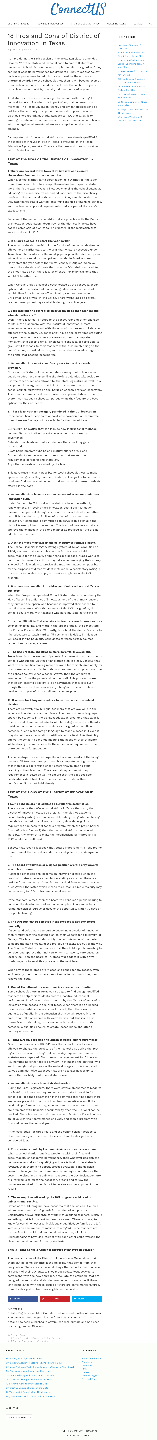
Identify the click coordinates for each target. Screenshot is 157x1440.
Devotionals (88, 1365)
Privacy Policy (75, 1431)
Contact (139, 23)
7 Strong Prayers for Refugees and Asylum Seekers (35, 1338)
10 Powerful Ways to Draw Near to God (26, 1383)
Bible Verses (88, 1362)
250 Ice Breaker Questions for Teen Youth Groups (31, 1375)
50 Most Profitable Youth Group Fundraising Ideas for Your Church (132, 63)
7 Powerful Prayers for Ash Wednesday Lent (32, 1341)
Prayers (85, 1372)
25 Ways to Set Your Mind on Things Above (28, 1392)
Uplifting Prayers (18, 23)
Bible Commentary (91, 1358)
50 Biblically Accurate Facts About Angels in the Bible (34, 1363)
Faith (84, 1369)
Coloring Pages (116, 23)
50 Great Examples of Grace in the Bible (27, 1388)
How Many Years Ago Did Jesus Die (24, 1358)
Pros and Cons (18, 1335)
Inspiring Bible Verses (50, 23)
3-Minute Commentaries (85, 23)
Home (62, 1431)
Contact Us (91, 1431)
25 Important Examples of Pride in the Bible (29, 1379)
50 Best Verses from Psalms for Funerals (27, 1371)
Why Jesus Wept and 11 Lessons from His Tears (30, 1396)
